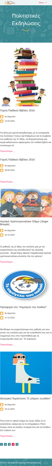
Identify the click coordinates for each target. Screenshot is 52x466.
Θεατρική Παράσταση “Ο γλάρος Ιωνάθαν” (25, 398)
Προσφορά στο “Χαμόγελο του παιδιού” (23, 307)
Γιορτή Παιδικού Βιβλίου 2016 (17, 110)
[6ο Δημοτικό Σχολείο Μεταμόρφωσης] (9, 2)
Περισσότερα (6, 151)
